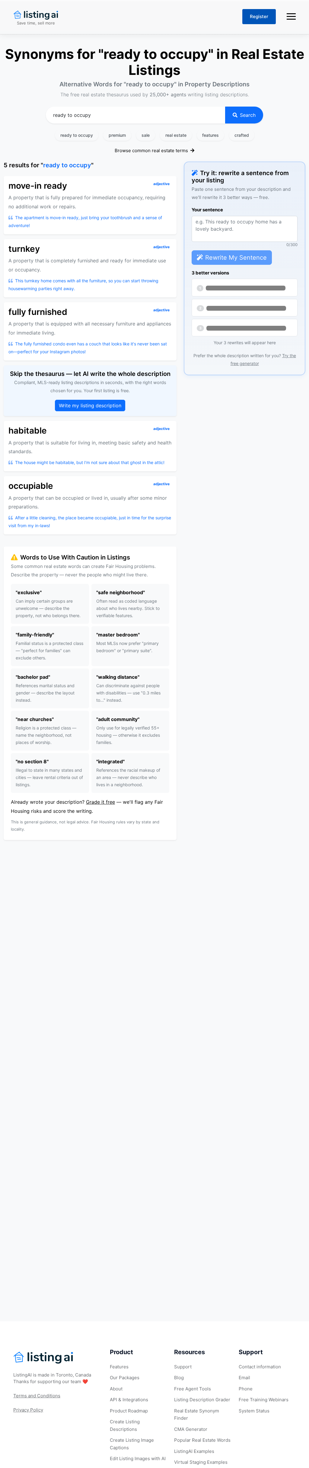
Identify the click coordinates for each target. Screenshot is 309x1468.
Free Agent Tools (192, 1389)
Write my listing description (90, 405)
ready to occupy (76, 135)
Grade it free (100, 802)
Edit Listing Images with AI (138, 1458)
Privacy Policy (28, 1410)
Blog (179, 1377)
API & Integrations (129, 1399)
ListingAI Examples (194, 1451)
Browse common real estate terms (152, 150)
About (116, 1389)
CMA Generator (190, 1429)
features (210, 135)
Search (248, 115)
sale (146, 135)
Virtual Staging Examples (201, 1462)
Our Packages (124, 1377)
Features (119, 1367)
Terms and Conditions (36, 1396)
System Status (254, 1411)
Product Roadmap (129, 1411)
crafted (241, 135)
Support (183, 1367)
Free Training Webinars (263, 1399)
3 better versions (210, 273)
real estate (175, 135)
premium (117, 135)
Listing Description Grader (202, 1399)
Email (244, 1377)
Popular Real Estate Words (202, 1440)
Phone (246, 1389)
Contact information (260, 1367)
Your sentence (207, 210)
